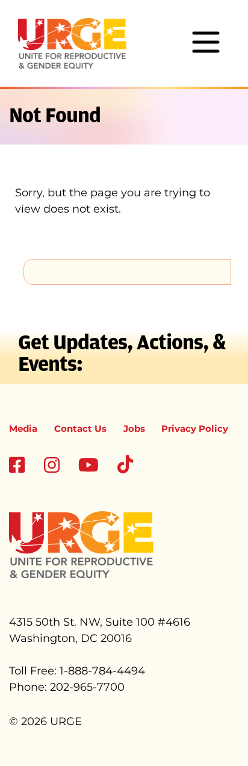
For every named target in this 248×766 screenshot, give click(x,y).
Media (23, 428)
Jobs (134, 428)
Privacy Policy (194, 428)
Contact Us (80, 428)
